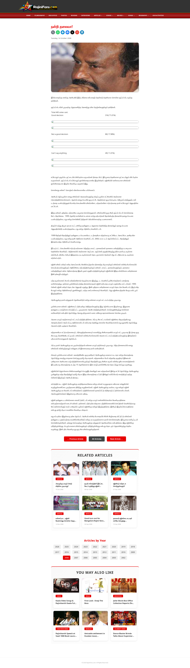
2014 (86, 552)
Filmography (40, 15)
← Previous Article (75, 439)
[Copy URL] (53, 32)
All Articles (96, 439)
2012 (104, 552)
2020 (114, 547)
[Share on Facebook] (67, 32)
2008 (67, 558)
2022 (95, 547)
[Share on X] (72, 32)
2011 (114, 552)
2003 (114, 558)
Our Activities (158, 15)
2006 (86, 558)
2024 (76, 547)
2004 (104, 558)
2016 (67, 552)
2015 (76, 552)
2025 (67, 547)
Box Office (53, 15)
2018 (133, 547)
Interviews (85, 15)
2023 (86, 547)
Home (28, 15)
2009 (133, 552)
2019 (123, 547)
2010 (123, 552)
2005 (95, 558)
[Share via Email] (77, 32)
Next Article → (116, 439)
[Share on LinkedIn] (82, 32)
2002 (123, 558)
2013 (95, 552)
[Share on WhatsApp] (58, 32)
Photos (64, 15)
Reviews (74, 15)
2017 (57, 552)
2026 (57, 547)
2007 (76, 558)
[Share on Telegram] (63, 32)
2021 (104, 547)
